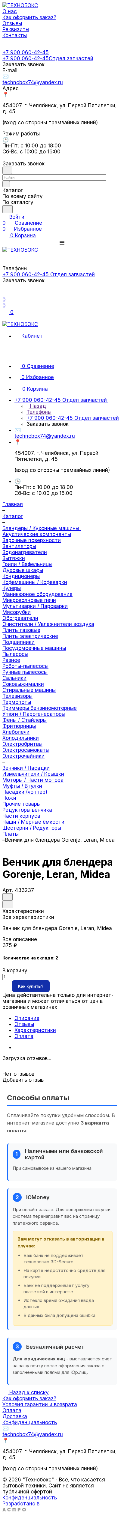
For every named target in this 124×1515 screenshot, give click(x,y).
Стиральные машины (29, 690)
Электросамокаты (25, 750)
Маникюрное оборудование (37, 594)
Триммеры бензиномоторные (39, 708)
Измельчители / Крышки (33, 774)
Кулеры (11, 588)
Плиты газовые (21, 630)
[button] (62, 243)
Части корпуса (21, 816)
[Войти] (5, 294)
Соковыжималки (23, 684)
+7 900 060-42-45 (25, 52)
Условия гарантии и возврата (39, 1404)
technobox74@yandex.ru (32, 82)
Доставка (14, 1416)
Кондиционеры (21, 576)
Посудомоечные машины (34, 648)
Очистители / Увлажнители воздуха (48, 624)
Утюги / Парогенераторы (33, 714)
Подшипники (18, 642)
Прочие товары (21, 804)
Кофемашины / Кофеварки (34, 582)
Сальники (14, 678)
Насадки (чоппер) (24, 792)
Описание (26, 1018)
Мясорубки (16, 612)
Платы (10, 834)
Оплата (23, 1036)
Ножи (9, 798)
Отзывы (24, 1024)
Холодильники (20, 738)
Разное (11, 660)
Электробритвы (22, 744)
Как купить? (31, 986)
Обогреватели (20, 618)
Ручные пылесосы (25, 672)
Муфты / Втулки (22, 786)
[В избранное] (7, 897)
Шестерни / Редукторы (31, 828)
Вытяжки (13, 558)
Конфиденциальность (29, 1422)
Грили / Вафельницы (27, 564)
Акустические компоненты (36, 534)
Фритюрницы (19, 726)
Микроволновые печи (29, 600)
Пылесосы (15, 654)
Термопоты (16, 702)
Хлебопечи (15, 732)
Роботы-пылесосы (25, 666)
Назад (37, 406)
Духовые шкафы (22, 570)
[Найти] (7, 209)
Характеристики (35, 1030)
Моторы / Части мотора (33, 780)
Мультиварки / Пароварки (35, 606)
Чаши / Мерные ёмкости (33, 822)
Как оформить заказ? (29, 1398)
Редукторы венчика (27, 810)
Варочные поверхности (31, 540)
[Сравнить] (7, 904)
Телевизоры (17, 696)
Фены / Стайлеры (24, 720)
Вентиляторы (19, 546)
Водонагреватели (24, 552)
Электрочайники (23, 756)
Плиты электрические (30, 636)
